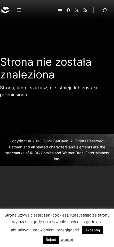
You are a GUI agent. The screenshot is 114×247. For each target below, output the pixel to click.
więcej (66, 239)
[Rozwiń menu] (19, 10)
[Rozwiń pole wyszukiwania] (104, 10)
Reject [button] (51, 239)
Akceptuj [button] (92, 230)
